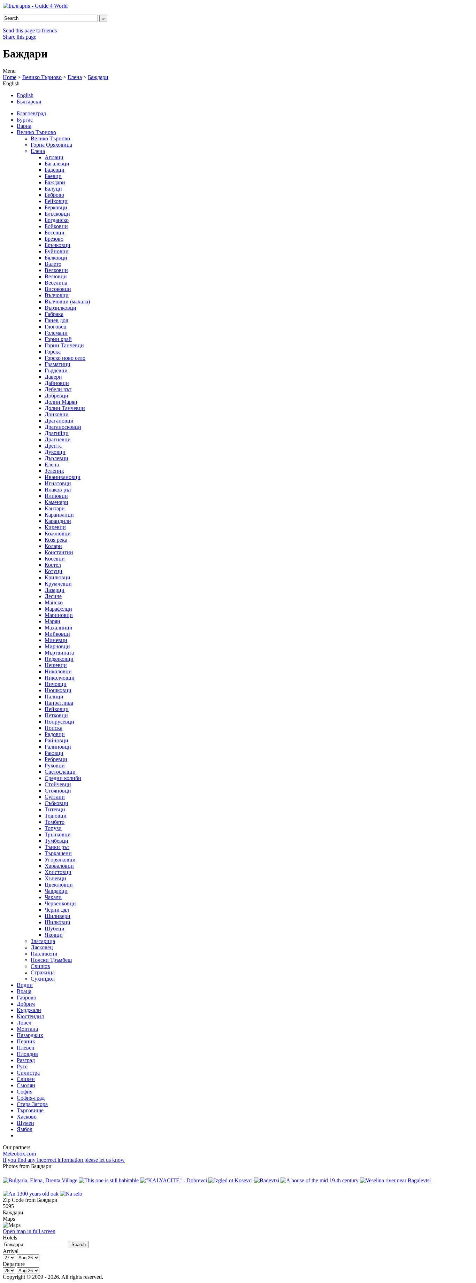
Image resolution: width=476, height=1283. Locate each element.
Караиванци (59, 515)
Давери (53, 377)
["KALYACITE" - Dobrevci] (173, 1180)
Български (29, 102)
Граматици (57, 364)
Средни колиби (63, 778)
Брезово (54, 239)
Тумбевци (56, 841)
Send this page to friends (30, 30)
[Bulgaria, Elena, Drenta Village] (40, 1180)
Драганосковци (63, 427)
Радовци (55, 734)
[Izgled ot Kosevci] (230, 1180)
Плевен (25, 1048)
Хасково (27, 1117)
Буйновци (57, 251)
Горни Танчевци (64, 345)
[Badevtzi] (266, 1180)
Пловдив (27, 1054)
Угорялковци (60, 860)
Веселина (56, 283)
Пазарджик (30, 1035)
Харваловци (59, 866)
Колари (53, 546)
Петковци (56, 715)
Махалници (58, 628)
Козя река (56, 540)
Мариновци (59, 615)
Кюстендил (30, 1016)
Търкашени (58, 853)
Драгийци (57, 433)
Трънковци (58, 834)
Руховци (55, 765)
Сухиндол (43, 979)
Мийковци (57, 634)
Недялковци (59, 659)
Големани (56, 333)
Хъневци (55, 878)
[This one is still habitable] (109, 1180)
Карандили (58, 521)
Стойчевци (58, 784)
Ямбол (24, 1129)
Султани (55, 797)
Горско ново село (65, 358)
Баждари (98, 77)
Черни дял (57, 910)
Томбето (54, 822)
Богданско (57, 220)
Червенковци (60, 903)
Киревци (55, 527)
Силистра (28, 1073)
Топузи (53, 828)
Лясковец (42, 947)
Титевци (55, 809)
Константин (59, 552)
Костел (53, 565)
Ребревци (56, 759)
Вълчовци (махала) (67, 301)
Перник (26, 1041)
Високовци (58, 289)
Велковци (56, 270)
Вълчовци (57, 295)
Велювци (56, 276)
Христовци (58, 872)
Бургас (25, 120)
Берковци (56, 207)
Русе (22, 1066)
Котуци (53, 571)
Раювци (54, 753)
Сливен (26, 1079)
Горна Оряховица (51, 145)
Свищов (40, 966)
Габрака (54, 314)
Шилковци (57, 922)
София (24, 1092)
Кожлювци (58, 533)
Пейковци (57, 709)
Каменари (56, 502)
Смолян (26, 1085)
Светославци (60, 772)
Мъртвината (59, 653)
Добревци (56, 396)
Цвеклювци (59, 885)
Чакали (53, 897)
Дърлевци (56, 458)
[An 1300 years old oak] (31, 1194)
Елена (75, 77)
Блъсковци (57, 214)
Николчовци (60, 678)
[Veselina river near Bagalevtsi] (395, 1180)
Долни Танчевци (65, 408)
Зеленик (54, 471)
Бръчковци (57, 245)
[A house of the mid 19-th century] (320, 1180)
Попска (53, 728)
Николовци (58, 671)
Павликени (44, 954)
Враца (24, 991)
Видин (25, 985)
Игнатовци (58, 483)
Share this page (19, 37)
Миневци (56, 640)
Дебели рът (58, 389)
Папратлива (59, 703)
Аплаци (54, 157)
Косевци (55, 559)
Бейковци (56, 201)
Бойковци (56, 226)
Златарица (43, 941)
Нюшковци (58, 690)
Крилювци (57, 577)
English (25, 95)
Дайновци (57, 383)
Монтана (27, 1029)
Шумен (25, 1123)
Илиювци (56, 496)
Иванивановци (62, 477)
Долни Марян (61, 402)
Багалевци (57, 164)
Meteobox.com (19, 1154)
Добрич (26, 1004)
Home (9, 77)
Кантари (55, 508)
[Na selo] (71, 1194)
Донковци (57, 414)
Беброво (54, 195)
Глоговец (56, 327)
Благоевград (31, 113)
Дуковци (55, 452)
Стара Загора (32, 1104)
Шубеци (54, 929)
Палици (54, 697)
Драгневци (58, 439)
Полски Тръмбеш (51, 960)
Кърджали (29, 1010)
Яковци (54, 935)
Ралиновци (58, 747)
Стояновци (58, 791)
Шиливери (57, 916)
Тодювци (56, 816)
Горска (53, 352)
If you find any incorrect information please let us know (64, 1160)
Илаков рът (58, 490)
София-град (31, 1098)
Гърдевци (56, 370)
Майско (54, 602)
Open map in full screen (29, 1231)
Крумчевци (58, 584)
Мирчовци (57, 646)
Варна (24, 126)
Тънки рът (57, 847)
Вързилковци (60, 308)
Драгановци (59, 421)
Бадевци (54, 170)
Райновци (56, 740)
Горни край (58, 339)
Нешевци (56, 665)
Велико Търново (42, 77)
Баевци (53, 176)
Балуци (53, 189)
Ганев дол (56, 320)
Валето (53, 264)
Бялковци (56, 258)
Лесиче (53, 596)
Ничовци (56, 684)
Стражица (43, 972)
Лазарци (54, 590)
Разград (26, 1060)
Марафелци (58, 609)
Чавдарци (56, 891)
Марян (52, 621)
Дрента (53, 446)
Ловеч (24, 1023)
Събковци (56, 803)
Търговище (30, 1110)
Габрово (26, 997)
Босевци (54, 232)
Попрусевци (59, 722)
